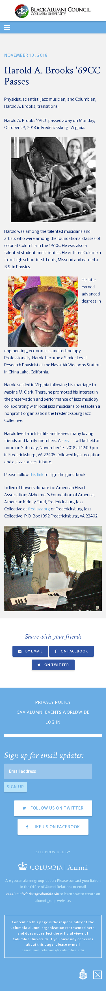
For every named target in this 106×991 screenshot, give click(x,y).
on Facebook (74, 651)
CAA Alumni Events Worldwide (53, 712)
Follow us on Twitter (56, 808)
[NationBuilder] (85, 974)
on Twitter (56, 665)
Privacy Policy (53, 702)
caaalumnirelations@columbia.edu (32, 894)
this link (36, 474)
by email (34, 651)
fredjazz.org (39, 509)
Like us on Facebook (55, 826)
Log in (53, 722)
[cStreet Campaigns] (97, 974)
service (68, 440)
